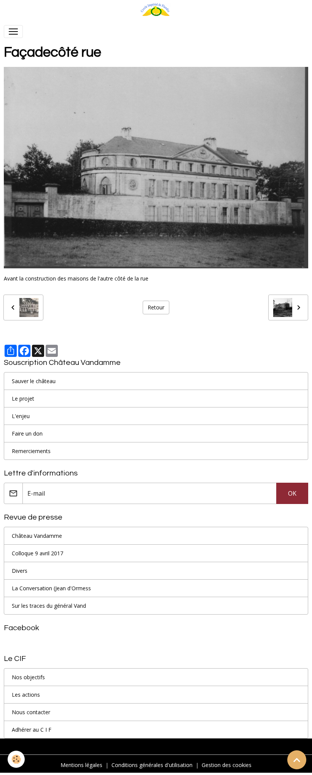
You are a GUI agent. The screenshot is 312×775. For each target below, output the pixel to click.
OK (292, 493)
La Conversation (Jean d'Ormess (51, 588)
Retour (156, 307)
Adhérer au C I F (31, 729)
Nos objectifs (28, 677)
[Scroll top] (296, 759)
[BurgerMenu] (13, 31)
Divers (19, 570)
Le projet (23, 398)
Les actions (26, 694)
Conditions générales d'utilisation (152, 765)
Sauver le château (34, 381)
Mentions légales (81, 765)
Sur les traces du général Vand (49, 605)
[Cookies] (16, 759)
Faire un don (27, 433)
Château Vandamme (37, 535)
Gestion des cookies (227, 765)
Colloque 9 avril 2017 (37, 553)
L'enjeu (21, 416)
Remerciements (31, 451)
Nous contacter (31, 712)
